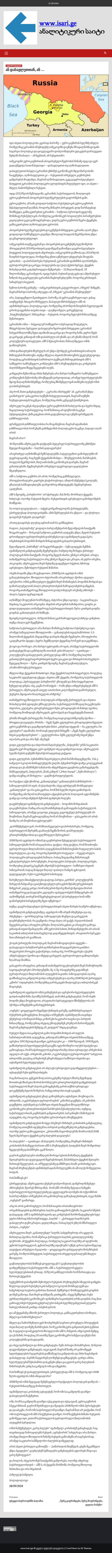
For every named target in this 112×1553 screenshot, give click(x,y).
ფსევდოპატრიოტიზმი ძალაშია (26, 1499)
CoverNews (71, 1548)
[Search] (105, 53)
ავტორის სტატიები (14, 66)
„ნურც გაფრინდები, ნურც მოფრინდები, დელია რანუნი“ (81, 1501)
